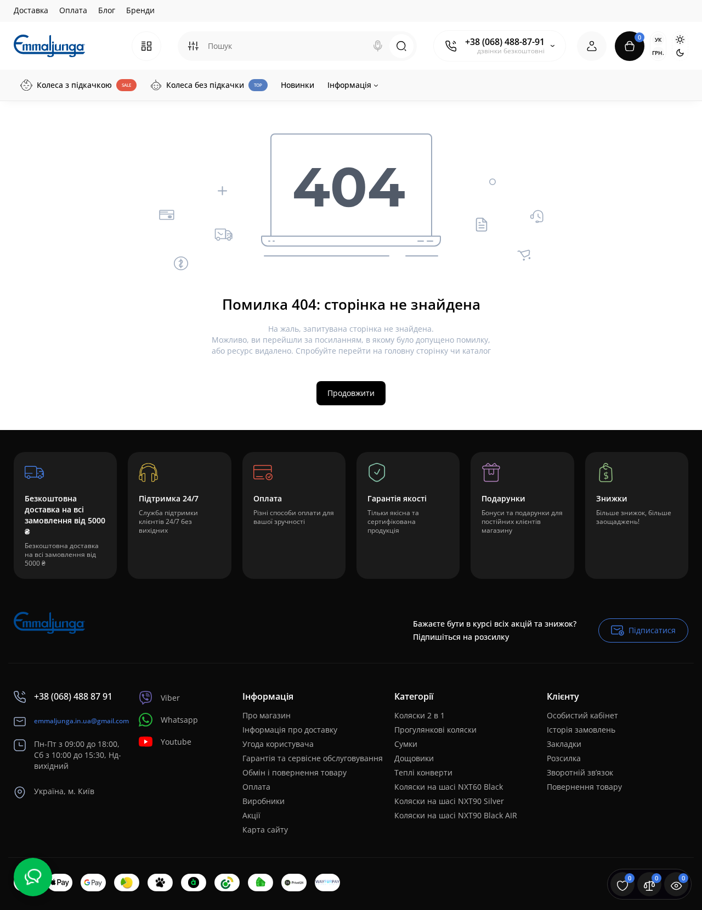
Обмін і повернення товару (294, 772)
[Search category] (193, 46)
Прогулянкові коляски (435, 729)
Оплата (73, 10)
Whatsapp (179, 719)
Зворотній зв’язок (580, 772)
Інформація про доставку (289, 729)
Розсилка (564, 758)
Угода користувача (278, 744)
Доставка (31, 10)
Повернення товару (584, 786)
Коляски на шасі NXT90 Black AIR (455, 815)
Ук (658, 39)
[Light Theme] (680, 40)
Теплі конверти (423, 772)
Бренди (140, 10)
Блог (106, 10)
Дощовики (414, 758)
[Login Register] (592, 46)
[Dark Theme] (680, 53)
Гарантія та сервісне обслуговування (312, 758)
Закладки (564, 744)
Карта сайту (265, 829)
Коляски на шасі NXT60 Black (448, 786)
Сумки (405, 744)
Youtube (176, 741)
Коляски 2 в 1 (419, 715)
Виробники (263, 801)
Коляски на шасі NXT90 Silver (449, 801)
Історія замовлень (581, 729)
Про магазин (266, 715)
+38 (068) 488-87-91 (505, 41)
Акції (251, 815)
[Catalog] (146, 46)
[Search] (378, 46)
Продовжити (351, 393)
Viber (170, 698)
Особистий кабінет (582, 715)
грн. (658, 53)
